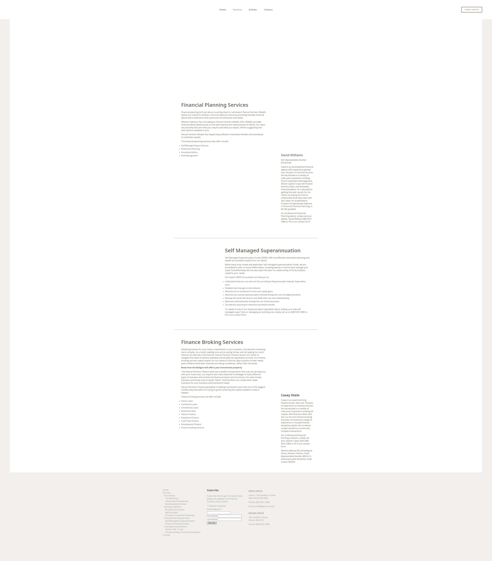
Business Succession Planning (179, 515)
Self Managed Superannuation (180, 520)
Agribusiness (171, 512)
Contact (166, 535)
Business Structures (175, 509)
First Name (212, 515)
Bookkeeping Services (176, 504)
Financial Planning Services (177, 518)
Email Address (214, 509)
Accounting (169, 495)
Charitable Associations (175, 526)
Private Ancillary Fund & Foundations (182, 532)
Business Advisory (173, 506)
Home (165, 489)
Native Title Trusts (174, 529)
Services (167, 492)
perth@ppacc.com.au (264, 506)
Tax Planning (171, 498)
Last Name (212, 519)
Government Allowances (176, 501)
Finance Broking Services (177, 523)
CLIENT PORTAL (471, 9)
